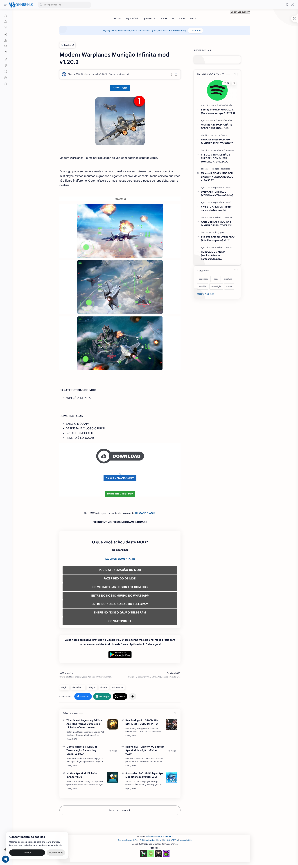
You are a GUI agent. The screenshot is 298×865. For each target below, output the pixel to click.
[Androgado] (150, 853)
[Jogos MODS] (131, 18)
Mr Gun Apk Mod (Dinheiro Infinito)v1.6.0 (81, 775)
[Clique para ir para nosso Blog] (5, 59)
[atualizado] (231, 105)
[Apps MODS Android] (5, 28)
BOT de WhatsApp (177, 30)
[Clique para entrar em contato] (5, 84)
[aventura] (230, 247)
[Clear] (88, 5)
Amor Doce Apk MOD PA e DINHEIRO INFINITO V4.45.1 (216, 223)
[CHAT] (182, 18)
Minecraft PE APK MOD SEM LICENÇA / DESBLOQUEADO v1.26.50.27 (217, 177)
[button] (292, 4)
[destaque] (229, 150)
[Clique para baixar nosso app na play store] (5, 40)
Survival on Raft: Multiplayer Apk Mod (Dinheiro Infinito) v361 (144, 775)
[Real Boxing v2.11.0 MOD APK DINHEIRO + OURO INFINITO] (171, 724)
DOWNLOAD (120, 88)
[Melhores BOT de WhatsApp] (5, 65)
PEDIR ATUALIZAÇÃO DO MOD (120, 570)
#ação (64, 687)
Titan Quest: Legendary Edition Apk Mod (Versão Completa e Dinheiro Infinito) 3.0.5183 (84, 724)
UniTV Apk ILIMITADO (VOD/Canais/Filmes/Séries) (217, 193)
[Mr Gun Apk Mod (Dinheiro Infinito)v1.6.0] (112, 777)
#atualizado (77, 687)
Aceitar (27, 852)
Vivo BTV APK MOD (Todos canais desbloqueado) (216, 208)
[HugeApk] (143, 853)
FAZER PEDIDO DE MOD (120, 578)
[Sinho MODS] (74, 74)
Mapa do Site (185, 840)
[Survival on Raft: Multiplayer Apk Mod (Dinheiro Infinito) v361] (171, 777)
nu (120, 473)
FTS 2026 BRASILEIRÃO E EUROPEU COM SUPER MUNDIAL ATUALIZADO (215, 158)
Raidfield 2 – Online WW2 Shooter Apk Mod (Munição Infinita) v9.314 (144, 750)
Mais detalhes (56, 852)
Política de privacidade (151, 840)
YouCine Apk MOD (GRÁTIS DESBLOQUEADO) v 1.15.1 (216, 126)
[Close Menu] (247, 30)
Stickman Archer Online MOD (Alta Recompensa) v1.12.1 (218, 238)
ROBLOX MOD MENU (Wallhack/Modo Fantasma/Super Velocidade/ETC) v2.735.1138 (217, 255)
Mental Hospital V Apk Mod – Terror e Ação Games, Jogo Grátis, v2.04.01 (83, 750)
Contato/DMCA (170, 840)
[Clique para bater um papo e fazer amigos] (5, 53)
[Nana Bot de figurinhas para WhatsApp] (158, 853)
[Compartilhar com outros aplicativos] (132, 696)
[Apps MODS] (149, 18)
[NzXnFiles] (166, 853)
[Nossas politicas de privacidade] (5, 78)
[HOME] (117, 18)
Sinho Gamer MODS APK (157, 836)
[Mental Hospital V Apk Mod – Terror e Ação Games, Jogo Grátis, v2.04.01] (112, 750)
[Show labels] (206, 293)
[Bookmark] (287, 4)
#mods (103, 687)
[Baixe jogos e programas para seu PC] (5, 34)
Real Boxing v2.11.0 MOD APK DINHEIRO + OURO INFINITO (141, 722)
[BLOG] (193, 18)
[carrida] (217, 135)
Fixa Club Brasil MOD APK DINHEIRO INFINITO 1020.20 (217, 141)
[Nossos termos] (5, 71)
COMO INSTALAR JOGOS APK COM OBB (120, 587)
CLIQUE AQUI (195, 30)
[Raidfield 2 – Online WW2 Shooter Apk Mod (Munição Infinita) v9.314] (171, 750)
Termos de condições (128, 840)
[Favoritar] (170, 74)
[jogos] (224, 135)
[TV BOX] (163, 18)
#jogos (92, 687)
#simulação (117, 687)
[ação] (217, 169)
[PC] (173, 18)
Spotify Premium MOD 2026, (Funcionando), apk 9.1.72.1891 (218, 111)
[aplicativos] (220, 105)
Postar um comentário (120, 810)
